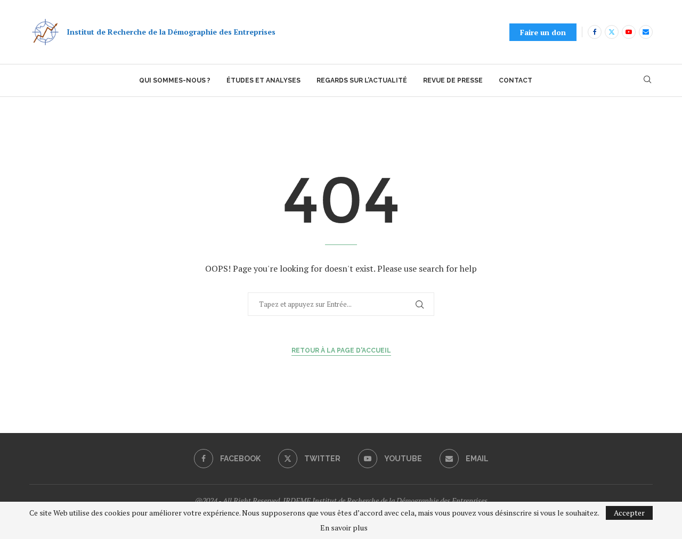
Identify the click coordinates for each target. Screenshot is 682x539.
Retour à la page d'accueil (341, 350)
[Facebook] (595, 32)
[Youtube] (629, 32)
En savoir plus (344, 528)
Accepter (629, 513)
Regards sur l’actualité (361, 80)
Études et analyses (263, 80)
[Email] (646, 32)
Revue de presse (453, 80)
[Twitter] (612, 32)
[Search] (647, 81)
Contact (515, 80)
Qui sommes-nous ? (174, 80)
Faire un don (543, 32)
